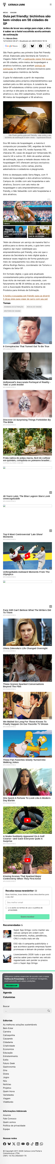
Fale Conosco (9, 1118)
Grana (6, 1073)
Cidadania (8, 1042)
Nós (5, 1081)
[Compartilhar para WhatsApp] (24, 46)
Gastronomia (9, 1066)
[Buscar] (48, 1010)
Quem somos (9, 1122)
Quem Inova (9, 1091)
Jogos (6, 1077)
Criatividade (9, 1045)
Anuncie (7, 1115)
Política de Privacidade (14, 979)
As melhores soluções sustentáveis (20, 1024)
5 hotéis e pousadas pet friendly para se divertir (26, 296)
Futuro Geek (9, 1063)
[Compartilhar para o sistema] (48, 46)
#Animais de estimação (13, 307)
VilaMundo (8, 1102)
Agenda (7, 992)
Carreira (7, 1031)
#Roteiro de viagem (12, 311)
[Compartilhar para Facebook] (40, 46)
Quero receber (27, 916)
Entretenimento (10, 1056)
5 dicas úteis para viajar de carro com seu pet (25, 299)
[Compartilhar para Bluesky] (32, 46)
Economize (8, 1049)
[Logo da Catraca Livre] (14, 4)
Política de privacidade (14, 1125)
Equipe (6, 1129)
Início (5, 12)
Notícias (7, 1084)
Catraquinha (9, 1035)
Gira (5, 1070)
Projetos (7, 1088)
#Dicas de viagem (34, 307)
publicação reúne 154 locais (37, 59)
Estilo (5, 1059)
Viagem (13, 12)
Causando (8, 1038)
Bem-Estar (8, 1028)
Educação (8, 1052)
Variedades (8, 1095)
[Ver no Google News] (11, 46)
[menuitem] (27, 993)
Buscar (6, 1006)
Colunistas (9, 997)
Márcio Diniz (11, 38)
